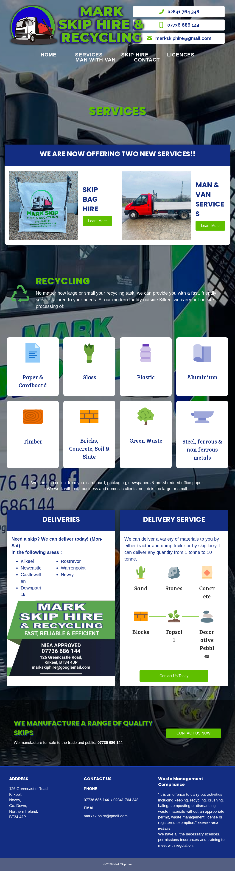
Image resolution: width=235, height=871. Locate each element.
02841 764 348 (125, 800)
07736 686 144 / (98, 800)
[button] (97, 221)
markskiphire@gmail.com (106, 816)
